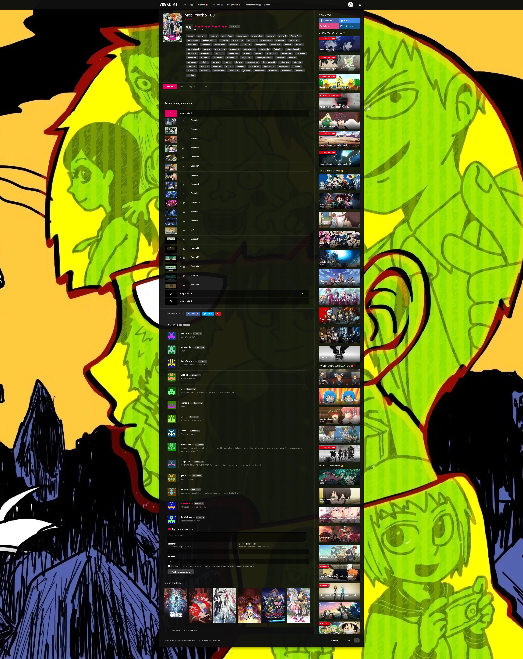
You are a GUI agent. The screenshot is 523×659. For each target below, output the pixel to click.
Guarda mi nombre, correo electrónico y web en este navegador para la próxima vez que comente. (213, 566)
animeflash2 (220, 45)
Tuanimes (192, 71)
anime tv (270, 36)
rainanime (191, 66)
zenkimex (273, 71)
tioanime (296, 66)
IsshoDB (204, 62)
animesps (219, 53)
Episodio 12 (195, 221)
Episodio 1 (195, 120)
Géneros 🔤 (188, 5)
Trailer (205, 86)
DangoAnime (246, 58)
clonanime (192, 58)
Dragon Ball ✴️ (234, 5)
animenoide (264, 49)
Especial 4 (195, 266)
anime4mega (193, 40)
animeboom (238, 40)
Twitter (347, 20)
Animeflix (233, 45)
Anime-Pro (295, 36)
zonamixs (299, 71)
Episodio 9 (195, 193)
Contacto (335, 640)
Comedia (204, 58)
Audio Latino (271, 53)
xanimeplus (233, 71)
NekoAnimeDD (269, 62)
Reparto (192, 86)
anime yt (282, 36)
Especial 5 (195, 275)
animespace (206, 53)
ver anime (205, 71)
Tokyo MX (188, 19)
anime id (214, 36)
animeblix (224, 40)
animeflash (206, 45)
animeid (288, 45)
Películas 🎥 (217, 5)
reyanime (204, 66)
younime (246, 71)
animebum (252, 40)
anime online (257, 36)
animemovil (234, 49)
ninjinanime (284, 62)
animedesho (266, 40)
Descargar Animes (264, 58)
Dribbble (326, 26)
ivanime (216, 62)
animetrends (233, 53)
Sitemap (347, 640)
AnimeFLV (246, 45)
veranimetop (219, 71)
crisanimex (217, 58)
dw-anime (280, 58)
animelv (207, 49)
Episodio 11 (195, 211)
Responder (197, 333)
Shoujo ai (240, 66)
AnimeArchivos (209, 40)
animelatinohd (193, 49)
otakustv (297, 62)
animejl (299, 45)
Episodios (170, 86)
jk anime (227, 62)
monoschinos (252, 62)
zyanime (191, 75)
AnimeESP (293, 40)
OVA (192, 230)
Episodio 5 (195, 157)
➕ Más (266, 5)
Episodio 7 (195, 175)
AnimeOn (277, 49)
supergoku (283, 66)
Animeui (247, 53)
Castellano (301, 53)
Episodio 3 (195, 138)
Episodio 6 (195, 166)
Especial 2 (195, 248)
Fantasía (292, 58)
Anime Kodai (227, 36)
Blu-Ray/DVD (286, 53)
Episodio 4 (195, 148)
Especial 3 (195, 257)
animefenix (192, 45)
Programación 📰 (253, 5)
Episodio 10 (195, 202)
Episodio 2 (195, 129)
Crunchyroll (231, 58)
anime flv (201, 36)
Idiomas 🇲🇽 (203, 5)
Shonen (229, 66)
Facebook (327, 20)
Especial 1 (195, 239)
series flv (217, 66)
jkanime (239, 62)
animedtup (280, 40)
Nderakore (185, 503)
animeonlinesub (293, 49)
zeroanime (286, 71)
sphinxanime (269, 66)
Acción (190, 36)
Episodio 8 (195, 184)
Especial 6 (195, 284)
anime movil (242, 36)
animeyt (258, 53)
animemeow (220, 49)
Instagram (348, 26)
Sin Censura (254, 66)
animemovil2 (249, 49)
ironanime (192, 62)
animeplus (192, 53)
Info (182, 86)
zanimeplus (259, 71)
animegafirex (261, 45)
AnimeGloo (275, 45)
